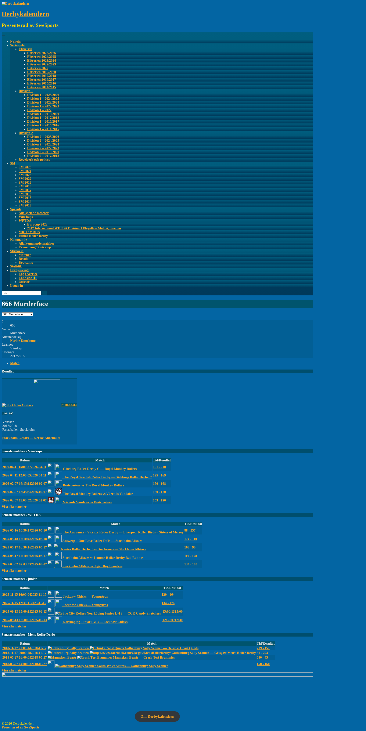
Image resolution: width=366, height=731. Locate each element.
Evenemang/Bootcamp (35, 247)
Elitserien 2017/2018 (41, 76)
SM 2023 (25, 175)
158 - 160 (263, 664)
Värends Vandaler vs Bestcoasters (87, 502)
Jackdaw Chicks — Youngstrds (85, 596)
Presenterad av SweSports (20, 727)
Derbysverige (19, 270)
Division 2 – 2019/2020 (43, 152)
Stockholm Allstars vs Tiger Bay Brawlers (92, 566)
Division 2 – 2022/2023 (43, 148)
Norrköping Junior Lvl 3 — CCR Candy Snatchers (123, 613)
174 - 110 (190, 539)
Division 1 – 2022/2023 (43, 106)
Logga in (16, 285)
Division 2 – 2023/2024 (43, 144)
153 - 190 (159, 500)
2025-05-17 (24, 547)
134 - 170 (190, 564)
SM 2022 (25, 178)
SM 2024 (25, 171)
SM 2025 (25, 167)
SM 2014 (25, 201)
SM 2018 (25, 186)
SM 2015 (25, 197)
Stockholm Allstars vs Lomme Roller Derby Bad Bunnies (103, 557)
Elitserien (25, 49)
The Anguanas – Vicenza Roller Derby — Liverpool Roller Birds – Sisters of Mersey (122, 532)
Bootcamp (26, 262)
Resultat (24, 258)
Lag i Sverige (28, 274)
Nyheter (16, 41)
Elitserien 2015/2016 (41, 83)
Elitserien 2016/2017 (41, 79)
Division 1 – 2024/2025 (43, 98)
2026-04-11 (24, 467)
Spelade (15, 209)
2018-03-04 (69, 405)
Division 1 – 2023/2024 (43, 102)
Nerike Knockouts (23, 340)
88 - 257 (189, 530)
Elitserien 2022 (37, 68)
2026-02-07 (24, 483)
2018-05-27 (24, 657)
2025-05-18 (24, 539)
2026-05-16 (24, 530)
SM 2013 (25, 205)
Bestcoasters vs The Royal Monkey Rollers (93, 485)
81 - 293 (262, 653)
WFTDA (25, 220)
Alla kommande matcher (36, 243)
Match (14, 363)
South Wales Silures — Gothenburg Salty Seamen (132, 666)
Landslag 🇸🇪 (28, 278)
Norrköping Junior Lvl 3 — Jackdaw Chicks (95, 622)
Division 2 (26, 133)
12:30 (172, 620)
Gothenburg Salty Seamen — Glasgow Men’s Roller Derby (213, 653)
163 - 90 (189, 547)
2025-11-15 (24, 594)
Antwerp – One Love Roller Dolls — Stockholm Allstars (102, 541)
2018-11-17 (24, 648)
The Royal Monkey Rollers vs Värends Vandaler (97, 494)
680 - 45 (262, 657)
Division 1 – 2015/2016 (43, 125)
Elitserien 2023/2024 (41, 60)
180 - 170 (159, 492)
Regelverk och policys (34, 159)
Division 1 (26, 91)
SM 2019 (25, 182)
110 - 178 (190, 556)
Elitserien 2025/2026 (41, 53)
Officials (24, 282)
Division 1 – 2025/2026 (43, 95)
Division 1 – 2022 (39, 110)
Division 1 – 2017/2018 (43, 117)
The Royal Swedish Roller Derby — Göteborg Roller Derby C (107, 477)
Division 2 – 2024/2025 (43, 140)
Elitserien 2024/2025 (41, 56)
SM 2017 (25, 190)
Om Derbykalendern (157, 716)
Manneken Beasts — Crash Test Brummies (143, 657)
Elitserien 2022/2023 (41, 64)
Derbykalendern (25, 14)
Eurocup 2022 (37, 224)
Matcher (25, 255)
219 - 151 (263, 648)
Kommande (18, 239)
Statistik (16, 266)
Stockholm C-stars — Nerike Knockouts (31, 438)
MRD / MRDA (29, 232)
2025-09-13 (24, 611)
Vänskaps (26, 217)
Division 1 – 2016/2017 (43, 121)
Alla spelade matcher (34, 213)
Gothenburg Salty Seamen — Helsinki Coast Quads (161, 648)
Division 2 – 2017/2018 (43, 156)
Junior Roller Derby (33, 236)
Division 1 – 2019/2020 (43, 114)
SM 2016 (25, 194)
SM (12, 163)
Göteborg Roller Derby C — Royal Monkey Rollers (99, 469)
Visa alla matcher (14, 506)
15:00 (172, 611)
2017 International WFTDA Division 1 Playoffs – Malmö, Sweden (74, 228)
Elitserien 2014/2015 (41, 87)
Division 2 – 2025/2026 (43, 136)
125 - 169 (159, 475)
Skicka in (17, 251)
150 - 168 (159, 483)
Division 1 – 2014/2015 (43, 129)
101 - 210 (159, 467)
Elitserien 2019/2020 (41, 72)
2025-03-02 (24, 564)
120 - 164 (168, 594)
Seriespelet (17, 45)
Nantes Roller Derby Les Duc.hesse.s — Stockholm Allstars (103, 549)
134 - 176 (168, 603)
